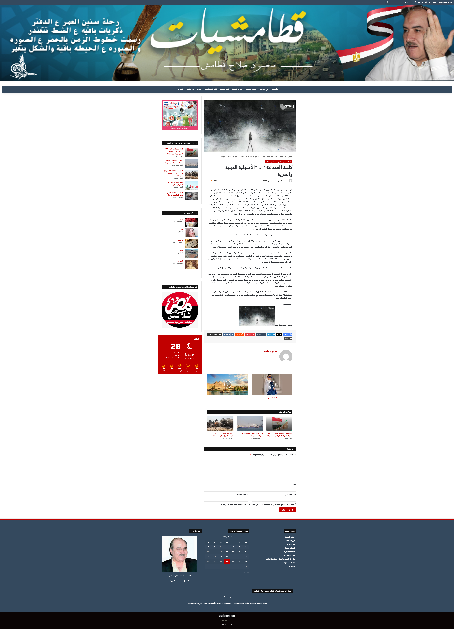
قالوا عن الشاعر (289, 544)
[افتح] (191, 253)
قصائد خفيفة (290, 548)
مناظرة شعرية (289, 562)
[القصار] (191, 232)
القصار (181, 229)
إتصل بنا (180, 89)
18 (227, 556)
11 (227, 551)
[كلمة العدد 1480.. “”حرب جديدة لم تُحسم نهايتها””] (191, 196)
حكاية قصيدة (237, 89)
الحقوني (180, 261)
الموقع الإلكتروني (241, 494)
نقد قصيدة (224, 89)
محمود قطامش (283, 180)
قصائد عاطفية (250, 89)
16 (240, 556)
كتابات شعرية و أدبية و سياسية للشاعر (269, 156)
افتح (181, 250)
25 (227, 561)
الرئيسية (275, 89)
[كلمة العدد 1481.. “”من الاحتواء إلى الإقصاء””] (191, 185)
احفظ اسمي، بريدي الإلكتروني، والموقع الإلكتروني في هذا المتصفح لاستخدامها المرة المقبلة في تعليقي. (256, 504)
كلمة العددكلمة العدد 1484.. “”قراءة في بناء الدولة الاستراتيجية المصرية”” (173, 151)
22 (246, 561)
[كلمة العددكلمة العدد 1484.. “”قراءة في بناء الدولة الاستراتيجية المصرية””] (279, 423)
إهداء (199, 89)
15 (246, 556)
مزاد (181, 219)
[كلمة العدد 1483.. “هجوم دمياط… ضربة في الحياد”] (250, 423)
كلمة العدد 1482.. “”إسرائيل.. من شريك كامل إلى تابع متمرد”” (173, 173)
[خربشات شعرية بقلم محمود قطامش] (227, 43)
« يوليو (246, 572)
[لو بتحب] (191, 243)
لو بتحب (180, 240)
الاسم (294, 484)
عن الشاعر (190, 89)
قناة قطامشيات (211, 89)
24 (233, 561)
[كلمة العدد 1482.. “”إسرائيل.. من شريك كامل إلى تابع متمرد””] (220, 423)
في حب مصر (264, 89)
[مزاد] (191, 222)
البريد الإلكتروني (290, 494)
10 (233, 551)
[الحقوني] (191, 264)
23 (239, 561)
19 (221, 556)
